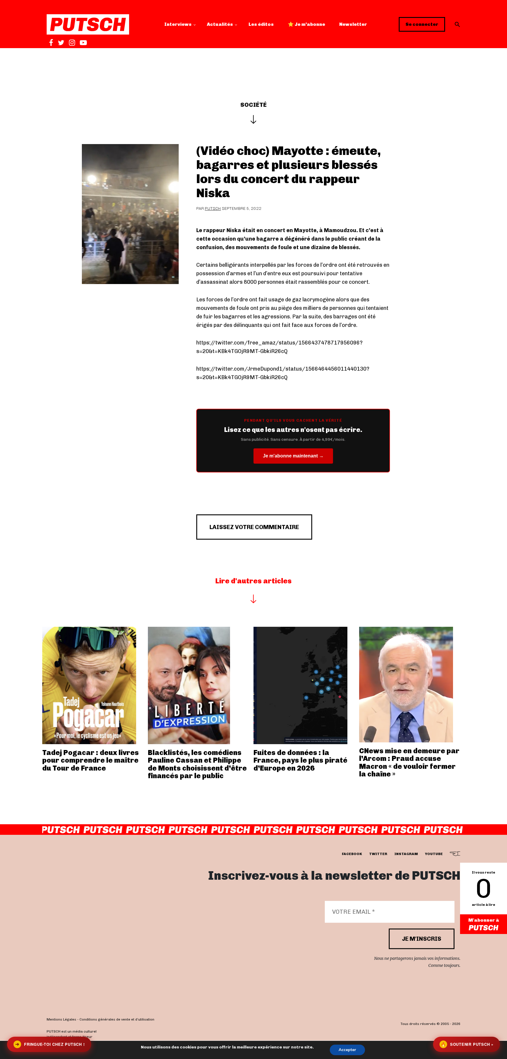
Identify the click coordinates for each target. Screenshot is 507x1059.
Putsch (213, 208)
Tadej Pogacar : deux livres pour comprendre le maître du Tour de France (90, 760)
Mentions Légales (61, 1019)
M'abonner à (483, 920)
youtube (434, 854)
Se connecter (421, 24)
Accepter (347, 1050)
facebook (352, 854)
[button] (457, 24)
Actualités (220, 24)
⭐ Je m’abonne (306, 24)
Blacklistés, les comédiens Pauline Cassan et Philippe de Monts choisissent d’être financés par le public (197, 764)
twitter (378, 854)
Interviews (178, 24)
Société (253, 104)
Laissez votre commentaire (254, 527)
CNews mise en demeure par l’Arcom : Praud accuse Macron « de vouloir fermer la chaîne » (409, 762)
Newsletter (353, 24)
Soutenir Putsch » (467, 1044)
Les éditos (261, 24)
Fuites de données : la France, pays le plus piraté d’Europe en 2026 (300, 760)
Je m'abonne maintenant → (293, 455)
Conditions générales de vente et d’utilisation (117, 1019)
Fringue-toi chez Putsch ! (49, 1044)
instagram (406, 854)
